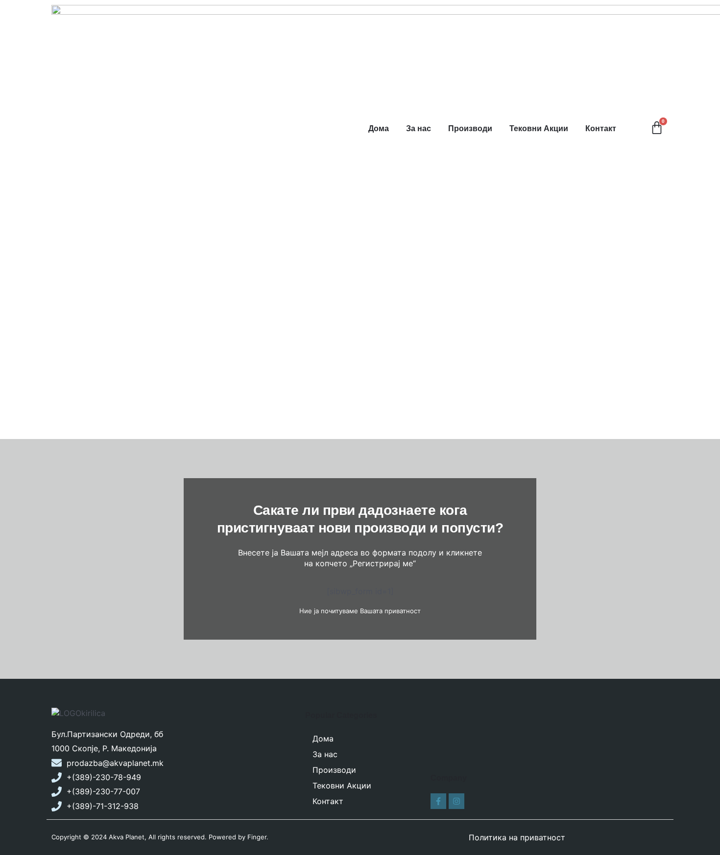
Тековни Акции (538, 128)
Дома (378, 128)
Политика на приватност (517, 837)
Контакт (600, 128)
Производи (470, 128)
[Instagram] (456, 801)
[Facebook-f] (438, 801)
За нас (418, 128)
